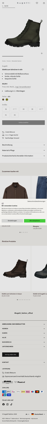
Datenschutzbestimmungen (36, 201)
